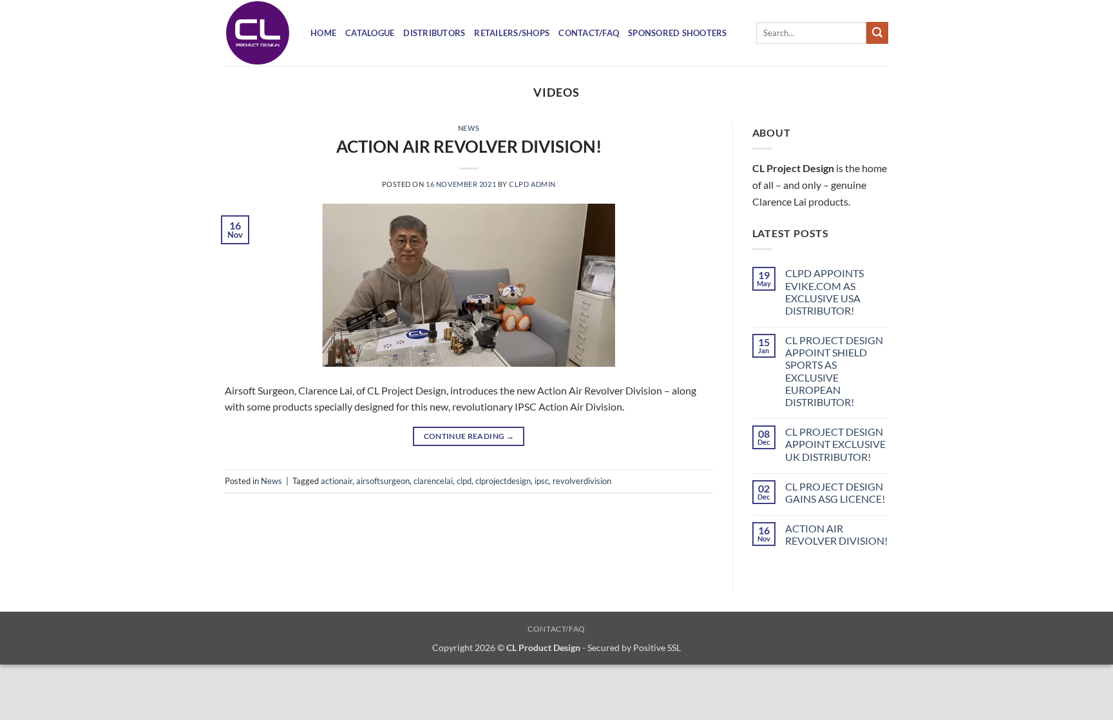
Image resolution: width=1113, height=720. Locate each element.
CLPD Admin (532, 184)
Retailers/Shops (511, 33)
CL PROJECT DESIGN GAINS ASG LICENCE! (835, 492)
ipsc (542, 481)
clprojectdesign (503, 481)
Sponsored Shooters (677, 33)
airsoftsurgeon (383, 481)
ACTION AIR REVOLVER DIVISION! (469, 146)
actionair (336, 481)
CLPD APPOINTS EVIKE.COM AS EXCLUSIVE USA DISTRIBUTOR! (824, 291)
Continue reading (469, 436)
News (469, 128)
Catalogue (369, 33)
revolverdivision (582, 481)
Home (323, 33)
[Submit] (877, 33)
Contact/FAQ (588, 33)
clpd (464, 481)
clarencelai (433, 481)
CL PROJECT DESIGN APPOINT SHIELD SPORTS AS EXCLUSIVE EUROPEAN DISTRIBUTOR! (834, 371)
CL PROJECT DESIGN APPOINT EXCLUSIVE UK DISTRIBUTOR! (835, 443)
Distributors (434, 33)
